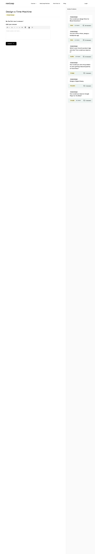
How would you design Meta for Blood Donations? (79, 20)
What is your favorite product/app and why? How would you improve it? (80, 50)
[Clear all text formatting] (25, 27)
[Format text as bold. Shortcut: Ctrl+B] (12, 27)
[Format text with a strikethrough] (22, 27)
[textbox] (28, 34)
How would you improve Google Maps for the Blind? (79, 94)
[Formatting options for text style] (8, 27)
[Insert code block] (17, 27)
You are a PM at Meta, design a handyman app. (79, 34)
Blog (64, 3)
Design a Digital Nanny (77, 81)
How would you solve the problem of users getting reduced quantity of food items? (80, 66)
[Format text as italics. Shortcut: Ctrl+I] (14, 27)
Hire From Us (56, 3)
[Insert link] (19, 27)
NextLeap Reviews (45, 3)
